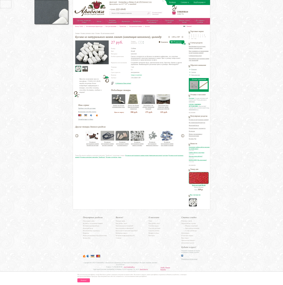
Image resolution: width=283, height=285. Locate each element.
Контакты (152, 235)
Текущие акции (120, 221)
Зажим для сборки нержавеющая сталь (118, 106)
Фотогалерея (185, 233)
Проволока (122, 26)
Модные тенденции (191, 226)
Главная (77, 33)
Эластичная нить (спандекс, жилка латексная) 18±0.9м (163, 107)
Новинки (194, 69)
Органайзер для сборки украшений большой (148, 107)
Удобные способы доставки (87, 108)
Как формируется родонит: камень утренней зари (197, 47)
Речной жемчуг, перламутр (197, 128)
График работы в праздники (196, 152)
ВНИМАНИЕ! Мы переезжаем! (198, 160)
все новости (192, 165)
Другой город (113, 2)
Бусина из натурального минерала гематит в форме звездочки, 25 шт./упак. (152, 143)
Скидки (193, 72)
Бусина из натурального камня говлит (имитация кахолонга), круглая (146, 155)
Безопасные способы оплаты (87, 112)
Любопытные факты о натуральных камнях (188, 242)
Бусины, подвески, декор (87, 33)
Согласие (118, 238)
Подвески (192, 131)
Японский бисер (194, 125)
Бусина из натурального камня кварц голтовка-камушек (137, 143)
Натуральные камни (135, 26)
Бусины (98, 33)
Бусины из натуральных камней (198, 120)
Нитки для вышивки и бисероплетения (195, 135)
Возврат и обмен (154, 233)
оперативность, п (193, 109)
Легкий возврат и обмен (85, 119)
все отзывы (192, 112)
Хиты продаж (195, 75)
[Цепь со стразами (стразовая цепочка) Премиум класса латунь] (203, 89)
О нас (150, 221)
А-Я (192, 38)
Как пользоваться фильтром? (125, 228)
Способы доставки (154, 228)
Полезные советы (186, 221)
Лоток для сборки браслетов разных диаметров (133, 107)
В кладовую (164, 42)
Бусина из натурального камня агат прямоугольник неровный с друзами (167, 143)
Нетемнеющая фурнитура (94, 26)
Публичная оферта (121, 233)
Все (195, 38)
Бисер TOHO (79, 26)
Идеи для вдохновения (192, 228)
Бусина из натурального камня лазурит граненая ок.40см (107, 143)
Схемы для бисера (191, 230)
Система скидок (154, 226)
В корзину (177, 42)
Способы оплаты (154, 230)
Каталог (147, 26)
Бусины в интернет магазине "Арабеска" (92, 157)
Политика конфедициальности (125, 235)
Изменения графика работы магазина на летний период (199, 148)
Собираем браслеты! (123, 83)
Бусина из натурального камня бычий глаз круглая (92, 143)
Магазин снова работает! (196, 156)
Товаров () (182, 12)
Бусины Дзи (192, 139)
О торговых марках (187, 235)
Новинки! (189, 26)
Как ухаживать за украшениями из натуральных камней (198, 52)
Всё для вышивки (111, 26)
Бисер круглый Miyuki (199, 185)
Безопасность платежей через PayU (127, 230)
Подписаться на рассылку (189, 259)
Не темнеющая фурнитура (197, 122)
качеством (192, 101)
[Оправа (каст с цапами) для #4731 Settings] (194, 89)
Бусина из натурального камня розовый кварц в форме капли (122, 143)
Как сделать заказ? (121, 223)
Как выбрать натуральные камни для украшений (199, 59)
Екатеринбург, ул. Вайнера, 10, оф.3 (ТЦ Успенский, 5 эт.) (135, 2)
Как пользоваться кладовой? (124, 226)
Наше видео (185, 238)
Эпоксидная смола (88, 221)
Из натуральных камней (107, 33)
